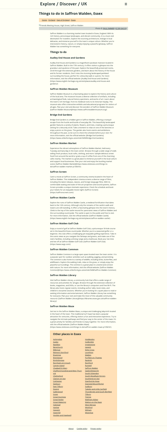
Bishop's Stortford (60, 352)
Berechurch (58, 347)
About (71, 428)
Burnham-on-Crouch (61, 363)
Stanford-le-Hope (92, 381)
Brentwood (57, 357)
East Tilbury (58, 386)
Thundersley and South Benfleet (98, 392)
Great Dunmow (59, 397)
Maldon (88, 355)
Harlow (56, 407)
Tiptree (88, 397)
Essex (73, 20)
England (51, 20)
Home (44, 20)
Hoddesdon (90, 339)
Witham (88, 410)
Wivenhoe (89, 412)
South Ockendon (92, 373)
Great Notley (58, 399)
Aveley (55, 342)
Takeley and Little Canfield (96, 389)
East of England (63, 20)
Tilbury (88, 394)
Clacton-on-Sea (59, 378)
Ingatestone (90, 344)
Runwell (88, 365)
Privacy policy (95, 428)
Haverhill (56, 412)
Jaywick (88, 347)
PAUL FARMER (108, 28)
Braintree (57, 355)
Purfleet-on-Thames (93, 357)
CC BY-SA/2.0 (121, 28)
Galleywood (58, 392)
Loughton (89, 352)
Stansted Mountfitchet (94, 384)
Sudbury (88, 386)
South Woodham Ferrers (95, 376)
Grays (55, 394)
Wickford (88, 407)
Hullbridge (89, 342)
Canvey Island (58, 365)
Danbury (56, 384)
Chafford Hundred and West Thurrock (67, 372)
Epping (56, 389)
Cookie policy (82, 428)
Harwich (56, 410)
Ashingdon (57, 339)
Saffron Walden (91, 368)
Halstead (56, 405)
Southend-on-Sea (92, 378)
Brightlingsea (58, 360)
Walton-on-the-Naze (93, 402)
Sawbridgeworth (92, 371)
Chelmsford (58, 376)
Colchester (57, 381)
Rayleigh (88, 360)
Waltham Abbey (91, 399)
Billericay (56, 350)
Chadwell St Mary (60, 368)
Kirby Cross (89, 350)
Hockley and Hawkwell (62, 415)
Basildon (56, 344)
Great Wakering (59, 402)
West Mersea (90, 405)
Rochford (89, 363)
